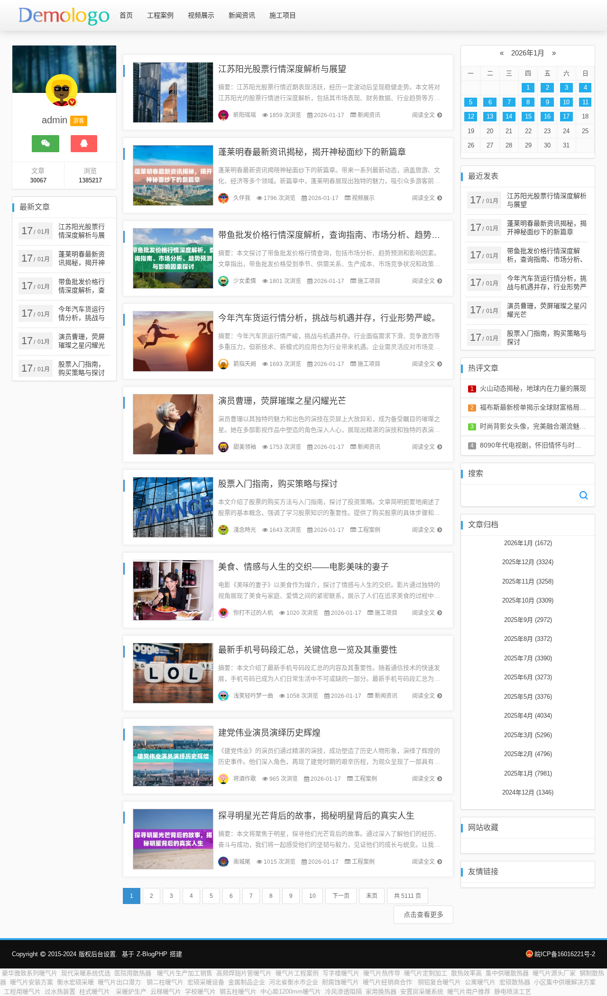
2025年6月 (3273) (528, 677)
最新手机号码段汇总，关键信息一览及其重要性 (307, 650)
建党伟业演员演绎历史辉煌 (269, 733)
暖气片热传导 (381, 973)
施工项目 (282, 15)
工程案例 (160, 15)
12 (471, 116)
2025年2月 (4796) (528, 754)
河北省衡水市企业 (293, 982)
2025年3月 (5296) (528, 735)
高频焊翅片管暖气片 (244, 973)
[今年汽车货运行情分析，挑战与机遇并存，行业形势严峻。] (173, 340)
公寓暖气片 (480, 982)
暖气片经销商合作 (388, 982)
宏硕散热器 (514, 982)
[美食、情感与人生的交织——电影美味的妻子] (173, 589)
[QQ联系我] (84, 143)
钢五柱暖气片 (238, 991)
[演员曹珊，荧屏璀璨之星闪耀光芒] (173, 423)
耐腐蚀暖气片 (340, 982)
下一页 (340, 896)
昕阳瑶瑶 (244, 115)
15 (528, 116)
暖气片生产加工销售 (184, 973)
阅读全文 (423, 115)
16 (547, 116)
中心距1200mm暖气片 (290, 991)
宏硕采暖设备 (205, 982)
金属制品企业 (246, 982)
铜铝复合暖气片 (439, 982)
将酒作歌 (244, 779)
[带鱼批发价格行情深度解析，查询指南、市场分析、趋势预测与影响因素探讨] (173, 257)
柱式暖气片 (95, 991)
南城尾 (241, 862)
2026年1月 (527, 53)
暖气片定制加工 (425, 973)
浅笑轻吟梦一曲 (253, 696)
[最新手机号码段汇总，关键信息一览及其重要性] (173, 672)
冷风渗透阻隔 (343, 991)
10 (312, 896)
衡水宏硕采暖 (75, 982)
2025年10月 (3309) (527, 600)
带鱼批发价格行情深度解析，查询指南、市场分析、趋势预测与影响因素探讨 (363, 235)
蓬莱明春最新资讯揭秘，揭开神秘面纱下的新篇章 (312, 152)
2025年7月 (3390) (528, 658)
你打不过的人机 (253, 613)
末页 (371, 896)
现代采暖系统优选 (85, 973)
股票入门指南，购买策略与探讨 (278, 484)
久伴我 (241, 198)
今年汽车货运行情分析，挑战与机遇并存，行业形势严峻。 (329, 318)
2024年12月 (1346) (527, 792)
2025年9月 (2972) (528, 619)
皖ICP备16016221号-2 (564, 954)
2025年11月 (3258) (527, 581)
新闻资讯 (242, 15)
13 (490, 116)
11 (585, 102)
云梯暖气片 (165, 991)
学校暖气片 (200, 991)
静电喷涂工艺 (512, 991)
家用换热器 (381, 991)
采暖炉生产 (131, 991)
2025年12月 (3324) (527, 562)
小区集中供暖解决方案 (565, 982)
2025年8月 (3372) (528, 638)
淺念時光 (244, 530)
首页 (126, 15)
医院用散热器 (133, 973)
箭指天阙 (244, 364)
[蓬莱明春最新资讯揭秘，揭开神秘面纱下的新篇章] (173, 174)
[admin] (62, 95)
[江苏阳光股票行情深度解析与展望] (173, 91)
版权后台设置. (98, 954)
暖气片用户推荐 (468, 991)
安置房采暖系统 (421, 991)
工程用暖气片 (22, 991)
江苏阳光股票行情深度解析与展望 (282, 69)
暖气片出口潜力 (120, 982)
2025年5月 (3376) (528, 696)
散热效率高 (466, 973)
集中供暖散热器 (507, 973)
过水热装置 (60, 991)
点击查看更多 (423, 914)
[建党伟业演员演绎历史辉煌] (173, 755)
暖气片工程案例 (297, 973)
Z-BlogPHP (152, 954)
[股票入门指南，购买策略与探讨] (173, 506)
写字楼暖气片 (340, 973)
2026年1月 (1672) (528, 543)
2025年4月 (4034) (528, 715)
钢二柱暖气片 (165, 982)
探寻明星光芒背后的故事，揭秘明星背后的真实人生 (316, 816)
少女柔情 (244, 281)
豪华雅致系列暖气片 (29, 973)
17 (566, 116)
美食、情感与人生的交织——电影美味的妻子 (303, 567)
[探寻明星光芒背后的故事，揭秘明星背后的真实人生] (173, 838)
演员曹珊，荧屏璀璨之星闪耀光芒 (282, 401)
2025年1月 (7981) (528, 773)
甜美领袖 (244, 447)
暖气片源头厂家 (554, 973)
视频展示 (201, 15)
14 (509, 116)
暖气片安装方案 (31, 982)
